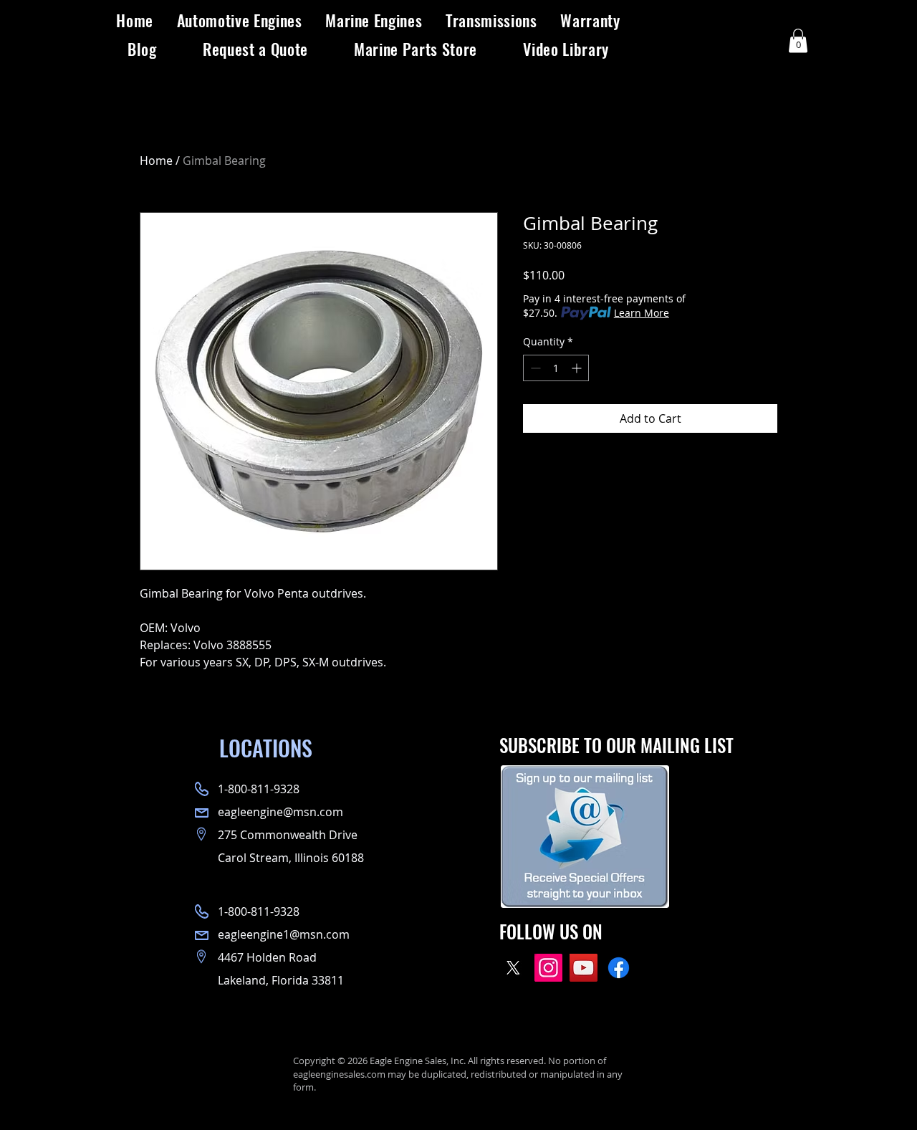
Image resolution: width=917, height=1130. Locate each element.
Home (156, 160)
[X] (513, 968)
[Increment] (578, 367)
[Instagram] (548, 968)
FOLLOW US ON (550, 931)
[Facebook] (619, 968)
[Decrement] (534, 367)
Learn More (641, 313)
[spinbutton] (556, 367)
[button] (239, 20)
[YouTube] (583, 968)
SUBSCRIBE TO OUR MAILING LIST (616, 745)
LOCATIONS (265, 748)
